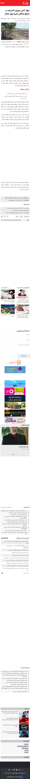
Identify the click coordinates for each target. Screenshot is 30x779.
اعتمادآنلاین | (26, 44)
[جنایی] (15, 413)
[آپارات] (8, 770)
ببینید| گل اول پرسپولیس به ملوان (20, 691)
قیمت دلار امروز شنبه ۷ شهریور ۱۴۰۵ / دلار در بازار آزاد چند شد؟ (14, 671)
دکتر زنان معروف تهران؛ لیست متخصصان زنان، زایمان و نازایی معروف (10, 718)
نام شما (27, 334)
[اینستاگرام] (18, 770)
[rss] (21, 770)
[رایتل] (15, 391)
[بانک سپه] (15, 398)
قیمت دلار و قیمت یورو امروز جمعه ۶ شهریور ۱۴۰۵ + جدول (15, 686)
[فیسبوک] (4, 216)
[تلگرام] (2, 216)
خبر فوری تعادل (25, 748)
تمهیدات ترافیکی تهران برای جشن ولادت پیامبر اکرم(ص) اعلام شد (14, 688)
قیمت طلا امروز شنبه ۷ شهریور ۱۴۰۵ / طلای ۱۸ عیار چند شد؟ (14, 678)
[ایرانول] (15, 405)
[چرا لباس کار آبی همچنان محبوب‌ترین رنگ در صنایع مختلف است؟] (24, 734)
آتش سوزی (26, 216)
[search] (1, 3)
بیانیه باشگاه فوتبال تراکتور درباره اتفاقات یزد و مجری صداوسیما (14, 511)
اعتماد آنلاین (9, 773)
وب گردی (27, 709)
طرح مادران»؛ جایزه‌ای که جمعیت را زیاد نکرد (18, 513)
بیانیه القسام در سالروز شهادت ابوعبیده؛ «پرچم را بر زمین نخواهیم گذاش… (15, 527)
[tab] (15, 454)
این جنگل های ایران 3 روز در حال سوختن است (16, 93)
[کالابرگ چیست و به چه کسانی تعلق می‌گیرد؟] (24, 727)
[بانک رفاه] (15, 420)
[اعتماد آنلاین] (26, 3)
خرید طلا (26, 752)
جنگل (21, 216)
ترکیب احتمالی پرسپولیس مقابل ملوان (19, 684)
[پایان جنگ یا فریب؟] (15, 436)
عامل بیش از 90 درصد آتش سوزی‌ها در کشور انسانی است (17, 208)
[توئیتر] (11, 770)
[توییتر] (7, 216)
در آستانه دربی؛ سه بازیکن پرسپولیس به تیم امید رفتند (16, 530)
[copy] (28, 220)
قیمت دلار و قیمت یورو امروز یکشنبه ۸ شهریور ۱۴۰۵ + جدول (14, 673)
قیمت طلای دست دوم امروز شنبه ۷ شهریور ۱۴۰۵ (17, 680)
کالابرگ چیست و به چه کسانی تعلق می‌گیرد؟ (11, 725)
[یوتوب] (13, 770)
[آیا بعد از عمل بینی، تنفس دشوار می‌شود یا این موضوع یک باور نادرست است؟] (24, 714)
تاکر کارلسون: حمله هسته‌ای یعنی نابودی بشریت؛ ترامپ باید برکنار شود (14, 524)
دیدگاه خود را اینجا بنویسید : (23, 345)
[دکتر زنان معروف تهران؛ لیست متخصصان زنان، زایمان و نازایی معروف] (24, 720)
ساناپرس (26, 750)
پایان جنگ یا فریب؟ (23, 447)
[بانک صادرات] (15, 383)
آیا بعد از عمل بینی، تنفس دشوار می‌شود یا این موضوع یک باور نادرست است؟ (9, 712)
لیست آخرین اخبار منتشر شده (6, 507)
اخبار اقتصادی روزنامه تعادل (23, 746)
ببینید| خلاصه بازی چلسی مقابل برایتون (19, 514)
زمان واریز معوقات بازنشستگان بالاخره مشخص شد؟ (16, 682)
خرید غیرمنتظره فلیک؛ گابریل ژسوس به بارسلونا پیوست (16, 520)
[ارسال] (19, 42)
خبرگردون (26, 744)
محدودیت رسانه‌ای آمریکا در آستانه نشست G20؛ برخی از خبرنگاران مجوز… (15, 517)
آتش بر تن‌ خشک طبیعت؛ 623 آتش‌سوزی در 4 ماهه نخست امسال (15, 97)
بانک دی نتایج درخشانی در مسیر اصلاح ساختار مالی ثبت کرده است (14, 533)
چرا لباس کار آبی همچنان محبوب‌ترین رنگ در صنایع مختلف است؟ (10, 732)
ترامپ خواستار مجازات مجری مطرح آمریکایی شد (17, 522)
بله (16, 200)
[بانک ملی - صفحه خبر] (15, 362)
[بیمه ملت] (15, 369)
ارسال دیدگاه (24, 356)
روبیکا (20, 200)
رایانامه (28, 339)
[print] (18, 42)
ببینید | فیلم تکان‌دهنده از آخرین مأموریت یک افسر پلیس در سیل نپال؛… (14, 675)
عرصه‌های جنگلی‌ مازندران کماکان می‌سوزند (20, 210)
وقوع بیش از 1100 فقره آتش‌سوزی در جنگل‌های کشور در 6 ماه (16, 212)
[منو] (3, 3)
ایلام (17, 216)
